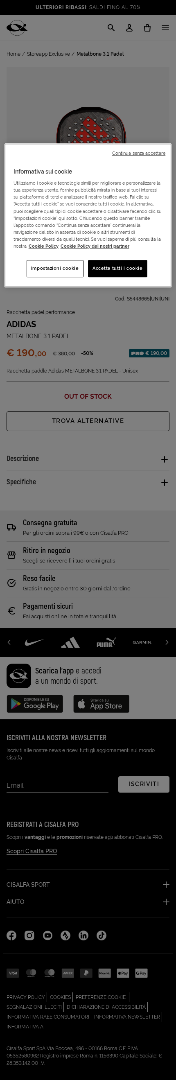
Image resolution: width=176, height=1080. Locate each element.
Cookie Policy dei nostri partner (95, 246)
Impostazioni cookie (55, 268)
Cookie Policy (44, 246)
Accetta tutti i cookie (118, 268)
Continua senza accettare (139, 153)
